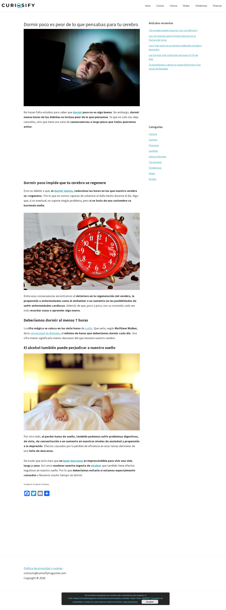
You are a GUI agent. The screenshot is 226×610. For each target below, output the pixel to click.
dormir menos (63, 191)
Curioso (153, 139)
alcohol (96, 465)
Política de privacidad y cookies (43, 568)
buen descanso (73, 461)
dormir (77, 112)
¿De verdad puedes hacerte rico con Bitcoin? (173, 30)
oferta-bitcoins (157, 156)
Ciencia (153, 134)
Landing (153, 150)
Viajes (152, 173)
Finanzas (154, 145)
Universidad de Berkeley (45, 333)
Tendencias (155, 167)
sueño (88, 328)
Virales (152, 179)
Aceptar (150, 601)
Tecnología (155, 162)
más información (130, 602)
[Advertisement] (82, 157)
